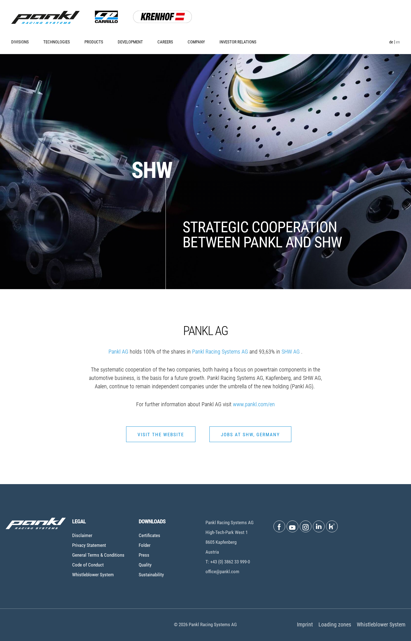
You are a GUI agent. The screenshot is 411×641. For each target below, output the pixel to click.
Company (196, 42)
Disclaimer (82, 535)
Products (93, 42)
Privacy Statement (89, 545)
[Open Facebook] (279, 526)
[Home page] (45, 17)
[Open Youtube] (292, 526)
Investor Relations (237, 42)
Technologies (56, 42)
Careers (165, 42)
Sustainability (151, 574)
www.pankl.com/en (254, 404)
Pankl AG (118, 351)
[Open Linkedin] (319, 526)
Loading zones (334, 624)
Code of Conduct (88, 565)
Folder (144, 545)
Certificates (149, 535)
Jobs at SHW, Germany (250, 434)
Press (144, 555)
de (391, 42)
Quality (145, 565)
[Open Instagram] (305, 526)
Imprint (305, 624)
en (398, 42)
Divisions (20, 42)
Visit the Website (161, 434)
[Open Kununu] (332, 526)
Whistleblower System (93, 574)
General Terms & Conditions (98, 555)
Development (130, 42)
